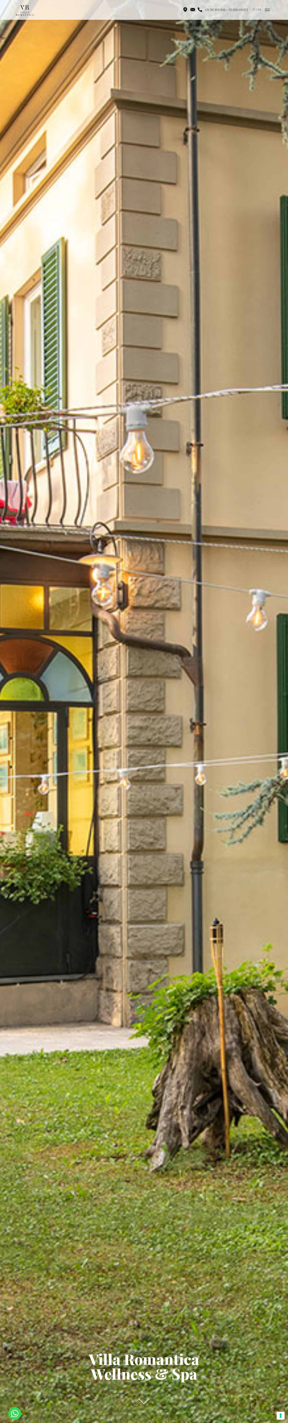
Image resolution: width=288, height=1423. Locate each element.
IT (254, 9)
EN (259, 9)
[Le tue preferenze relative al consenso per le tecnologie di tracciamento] (281, 1416)
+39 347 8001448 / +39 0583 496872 (226, 9)
